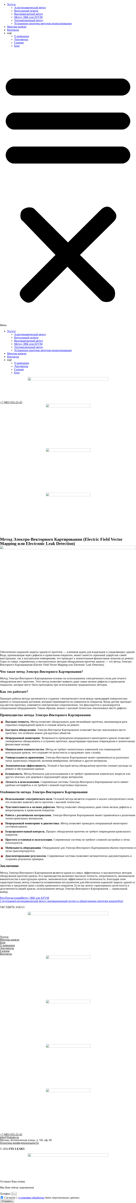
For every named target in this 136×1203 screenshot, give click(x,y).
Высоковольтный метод (28, 13)
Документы (21, 39)
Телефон (5, 1193)
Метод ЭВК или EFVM (28, 17)
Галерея (19, 42)
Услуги (11, 4)
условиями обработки (31, 1197)
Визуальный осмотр (26, 10)
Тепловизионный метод (28, 20)
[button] (68, 188)
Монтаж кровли (16, 26)
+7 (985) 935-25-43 (11, 402)
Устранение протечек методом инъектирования (43, 23)
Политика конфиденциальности (19, 1142)
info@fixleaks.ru (9, 1137)
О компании (21, 36)
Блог (17, 45)
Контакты (13, 29)
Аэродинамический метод (30, 7)
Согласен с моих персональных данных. (42, 1197)
